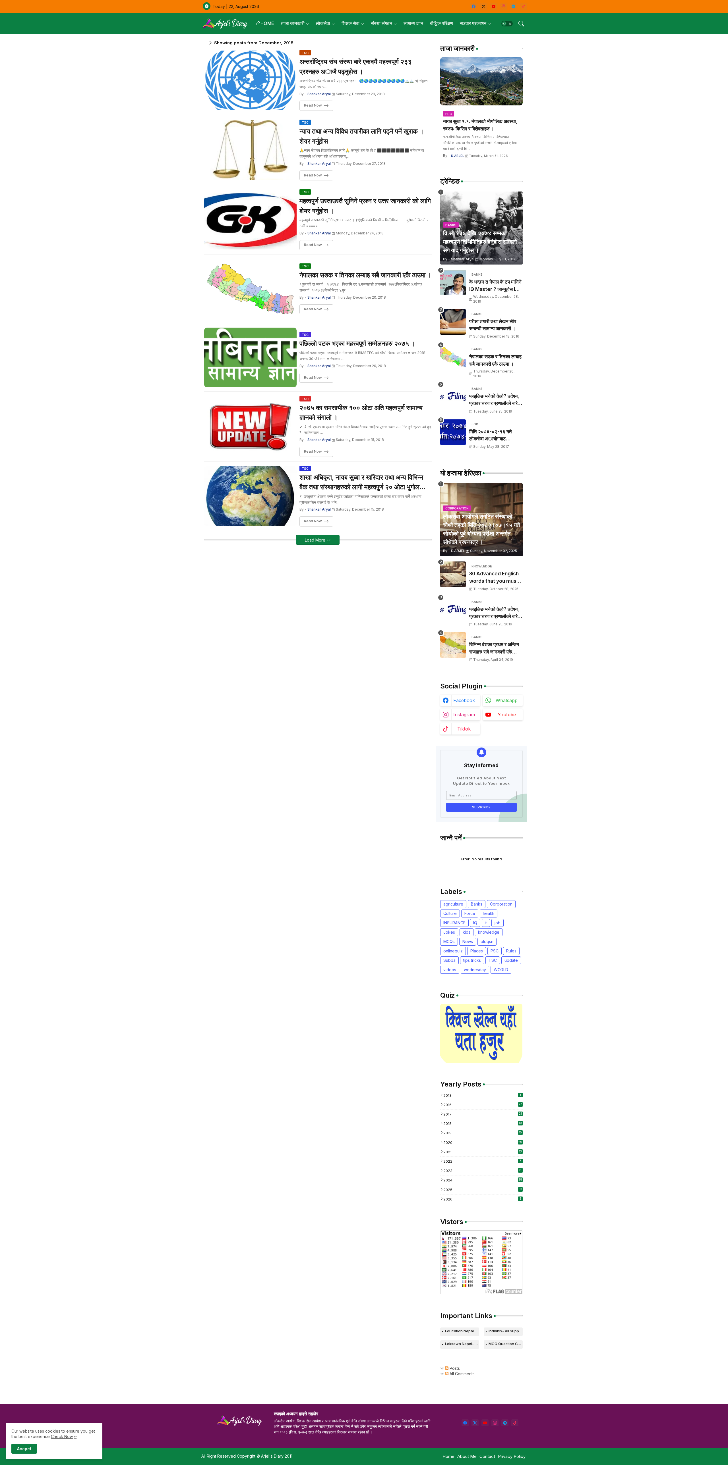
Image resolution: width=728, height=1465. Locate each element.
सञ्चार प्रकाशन (473, 23)
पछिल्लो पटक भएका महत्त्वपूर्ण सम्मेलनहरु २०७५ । (357, 343)
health (488, 913)
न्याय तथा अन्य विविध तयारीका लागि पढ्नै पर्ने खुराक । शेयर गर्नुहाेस (361, 136)
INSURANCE (454, 922)
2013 (482, 1095)
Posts (454, 1368)
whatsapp (507, 700)
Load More (315, 540)
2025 (482, 1189)
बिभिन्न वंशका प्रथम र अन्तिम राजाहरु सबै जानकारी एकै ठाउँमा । (494, 648)
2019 (482, 1133)
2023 (482, 1170)
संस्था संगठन (381, 23)
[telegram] (513, 6)
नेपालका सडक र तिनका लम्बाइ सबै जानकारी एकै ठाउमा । (365, 275)
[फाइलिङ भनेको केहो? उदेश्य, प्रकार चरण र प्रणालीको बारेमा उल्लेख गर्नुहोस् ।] (453, 396)
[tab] (265, 23)
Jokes (449, 932)
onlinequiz (453, 950)
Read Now (313, 105)
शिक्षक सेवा (350, 23)
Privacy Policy (512, 1456)
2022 (482, 1161)
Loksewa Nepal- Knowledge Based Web (462, 1343)
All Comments (461, 1373)
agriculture (453, 904)
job (497, 922)
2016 (482, 1104)
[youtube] (493, 6)
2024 (482, 1180)
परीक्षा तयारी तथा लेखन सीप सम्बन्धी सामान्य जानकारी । (492, 325)
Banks (476, 904)
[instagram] (503, 6)
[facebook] (473, 6)
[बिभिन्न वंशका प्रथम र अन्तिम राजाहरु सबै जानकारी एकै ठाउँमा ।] (453, 645)
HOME (267, 23)
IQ (475, 922)
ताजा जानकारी (293, 23)
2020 (482, 1142)
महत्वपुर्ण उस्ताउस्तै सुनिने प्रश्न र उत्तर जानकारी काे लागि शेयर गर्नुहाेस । (365, 206)
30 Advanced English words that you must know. (494, 578)
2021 (482, 1152)
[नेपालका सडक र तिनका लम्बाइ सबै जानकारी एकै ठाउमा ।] (453, 357)
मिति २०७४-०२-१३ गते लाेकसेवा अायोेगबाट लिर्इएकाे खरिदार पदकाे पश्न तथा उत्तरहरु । (494, 436)
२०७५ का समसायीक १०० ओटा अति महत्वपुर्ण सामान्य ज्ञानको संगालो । (361, 413)
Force (469, 913)
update (511, 960)
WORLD (501, 969)
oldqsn (487, 941)
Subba (449, 960)
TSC (493, 960)
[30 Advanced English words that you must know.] (453, 574)
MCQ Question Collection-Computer (506, 1343)
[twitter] (475, 1422)
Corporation (501, 904)
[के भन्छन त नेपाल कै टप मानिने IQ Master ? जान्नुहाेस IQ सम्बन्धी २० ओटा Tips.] (453, 282)
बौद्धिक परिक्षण (441, 23)
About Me (467, 1456)
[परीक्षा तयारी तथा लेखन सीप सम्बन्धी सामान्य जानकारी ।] (453, 322)
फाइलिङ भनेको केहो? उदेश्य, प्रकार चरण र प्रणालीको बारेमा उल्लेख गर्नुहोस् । (495, 400)
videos (449, 969)
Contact (487, 1456)
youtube (507, 714)
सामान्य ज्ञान (413, 23)
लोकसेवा (323, 23)
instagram (464, 714)
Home (448, 1456)
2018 (482, 1123)
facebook (464, 700)
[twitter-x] (483, 6)
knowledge (488, 932)
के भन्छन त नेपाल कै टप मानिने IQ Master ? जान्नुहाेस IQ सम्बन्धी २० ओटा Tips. (495, 286)
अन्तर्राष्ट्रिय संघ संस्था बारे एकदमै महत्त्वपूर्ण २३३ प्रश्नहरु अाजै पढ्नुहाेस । (355, 67)
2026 (482, 1199)
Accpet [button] (24, 1448)
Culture (450, 913)
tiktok (464, 729)
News (467, 941)
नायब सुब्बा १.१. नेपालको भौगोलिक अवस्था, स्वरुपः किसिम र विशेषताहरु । (480, 125)
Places (476, 950)
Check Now (62, 1436)
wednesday (475, 969)
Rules (511, 950)
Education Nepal (459, 1331)
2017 (482, 1114)
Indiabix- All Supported (506, 1331)
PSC (495, 950)
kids (466, 932)
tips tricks (472, 960)
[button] (507, 23)
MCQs (449, 941)
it (486, 922)
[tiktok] (523, 6)
